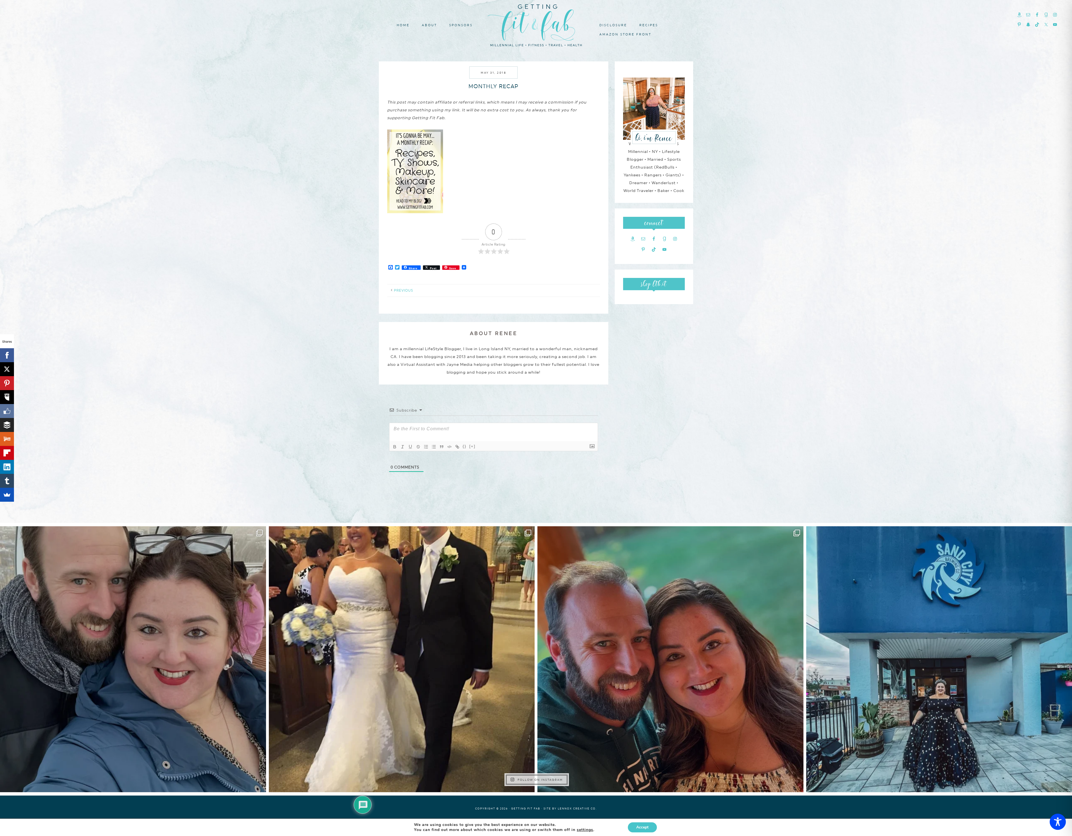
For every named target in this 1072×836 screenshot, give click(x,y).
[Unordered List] (434, 446)
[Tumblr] (7, 481)
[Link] (457, 446)
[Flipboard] (7, 453)
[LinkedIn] (7, 467)
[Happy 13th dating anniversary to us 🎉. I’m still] (133, 659)
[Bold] (395, 446)
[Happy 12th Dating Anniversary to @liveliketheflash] (670, 659)
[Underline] (410, 446)
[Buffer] (7, 425)
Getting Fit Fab (536, 24)
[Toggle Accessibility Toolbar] (1057, 821)
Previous (403, 290)
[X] (7, 369)
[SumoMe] (7, 495)
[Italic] (402, 446)
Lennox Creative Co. (577, 808)
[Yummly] (7, 439)
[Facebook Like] (7, 411)
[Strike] (418, 446)
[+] (472, 446)
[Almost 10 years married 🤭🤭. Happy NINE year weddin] (402, 659)
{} (464, 446)
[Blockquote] (442, 446)
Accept (642, 827)
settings (585, 829)
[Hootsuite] (7, 397)
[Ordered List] (426, 446)
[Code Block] (449, 446)
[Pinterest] (7, 383)
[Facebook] (7, 355)
